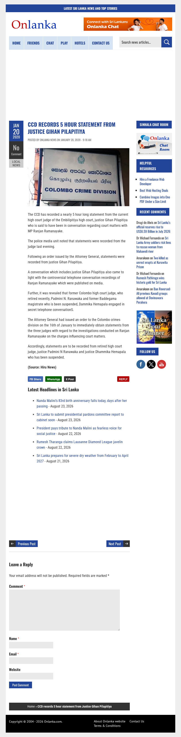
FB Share (35, 379)
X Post (70, 379)
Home (16, 43)
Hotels (80, 43)
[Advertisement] (90, 85)
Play (64, 43)
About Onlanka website (109, 721)
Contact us (100, 43)
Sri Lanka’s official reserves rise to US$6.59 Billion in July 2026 (153, 227)
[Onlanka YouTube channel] (161, 362)
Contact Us (137, 721)
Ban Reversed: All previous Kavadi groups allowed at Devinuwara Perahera (153, 295)
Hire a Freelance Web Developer (152, 181)
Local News (16, 163)
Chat (50, 43)
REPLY (123, 379)
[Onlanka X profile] (151, 362)
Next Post (115, 543)
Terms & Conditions (107, 726)
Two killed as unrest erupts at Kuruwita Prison (152, 262)
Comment (16, 154)
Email (14, 654)
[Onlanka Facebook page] (140, 362)
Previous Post (27, 543)
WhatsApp (53, 379)
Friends (33, 43)
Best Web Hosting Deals (154, 190)
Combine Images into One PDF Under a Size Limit (155, 199)
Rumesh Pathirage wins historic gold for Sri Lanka (151, 280)
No (16, 147)
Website (15, 669)
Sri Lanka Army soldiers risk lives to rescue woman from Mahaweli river (153, 244)
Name (14, 638)
